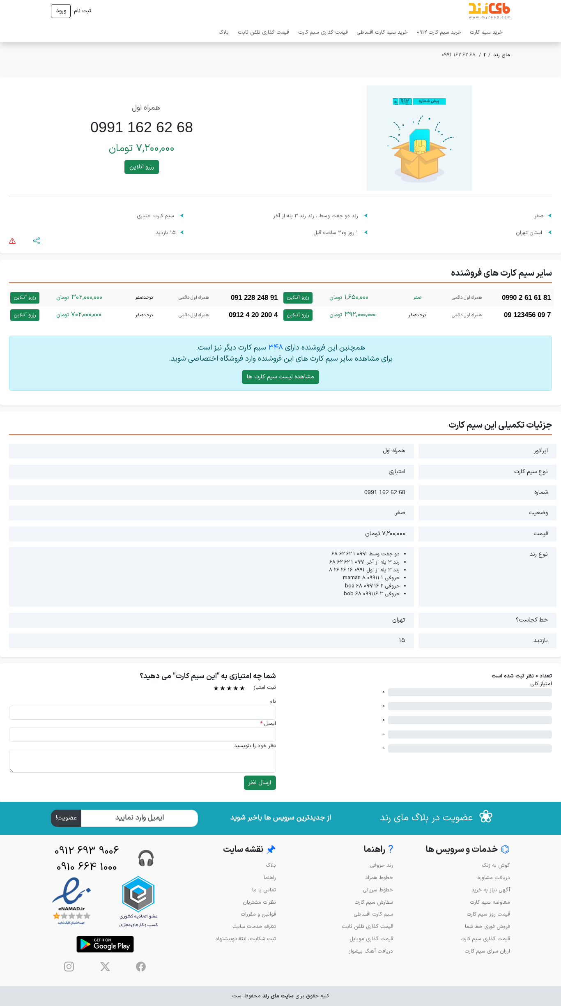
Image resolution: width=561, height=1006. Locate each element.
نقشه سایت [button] (249, 850)
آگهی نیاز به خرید (490, 890)
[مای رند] (489, 11)
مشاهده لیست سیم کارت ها (280, 377)
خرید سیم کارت (486, 32)
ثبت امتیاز (264, 687)
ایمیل (268, 723)
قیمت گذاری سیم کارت (323, 32)
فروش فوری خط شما (487, 926)
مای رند (501, 55)
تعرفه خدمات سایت (254, 926)
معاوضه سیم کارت (490, 902)
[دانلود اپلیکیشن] (105, 944)
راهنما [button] (378, 850)
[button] (36, 240)
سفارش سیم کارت (373, 902)
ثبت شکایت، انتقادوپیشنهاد (245, 939)
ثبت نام (82, 11)
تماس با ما (264, 890)
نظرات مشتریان (259, 902)
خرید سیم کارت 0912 (439, 32)
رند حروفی (381, 865)
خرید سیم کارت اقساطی (382, 32)
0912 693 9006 (87, 851)
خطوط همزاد (379, 878)
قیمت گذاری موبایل (371, 939)
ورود (61, 11)
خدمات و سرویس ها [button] (468, 850)
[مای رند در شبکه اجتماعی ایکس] (105, 966)
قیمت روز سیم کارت (488, 914)
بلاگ (223, 32)
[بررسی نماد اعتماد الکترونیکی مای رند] (71, 901)
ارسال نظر (259, 782)
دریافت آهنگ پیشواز (371, 951)
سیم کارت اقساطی (373, 914)
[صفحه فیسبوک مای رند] (141, 966)
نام (272, 701)
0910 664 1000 (87, 867)
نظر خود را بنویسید (255, 746)
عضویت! (66, 818)
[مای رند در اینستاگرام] (69, 966)
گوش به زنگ (496, 865)
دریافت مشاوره (493, 878)
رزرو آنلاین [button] (141, 167)
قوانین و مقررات (258, 914)
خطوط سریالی (378, 890)
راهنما (270, 878)
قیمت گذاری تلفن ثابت (263, 32)
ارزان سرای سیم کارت (487, 951)
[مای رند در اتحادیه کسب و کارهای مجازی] (138, 901)
